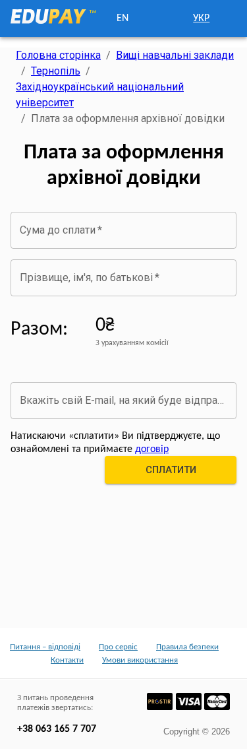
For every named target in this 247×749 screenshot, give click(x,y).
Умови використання (140, 660)
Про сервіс (118, 647)
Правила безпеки (187, 647)
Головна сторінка (58, 55)
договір (152, 449)
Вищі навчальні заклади (175, 55)
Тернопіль (55, 71)
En (122, 18)
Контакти (67, 660)
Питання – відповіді (45, 647)
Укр (201, 18)
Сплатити (171, 470)
